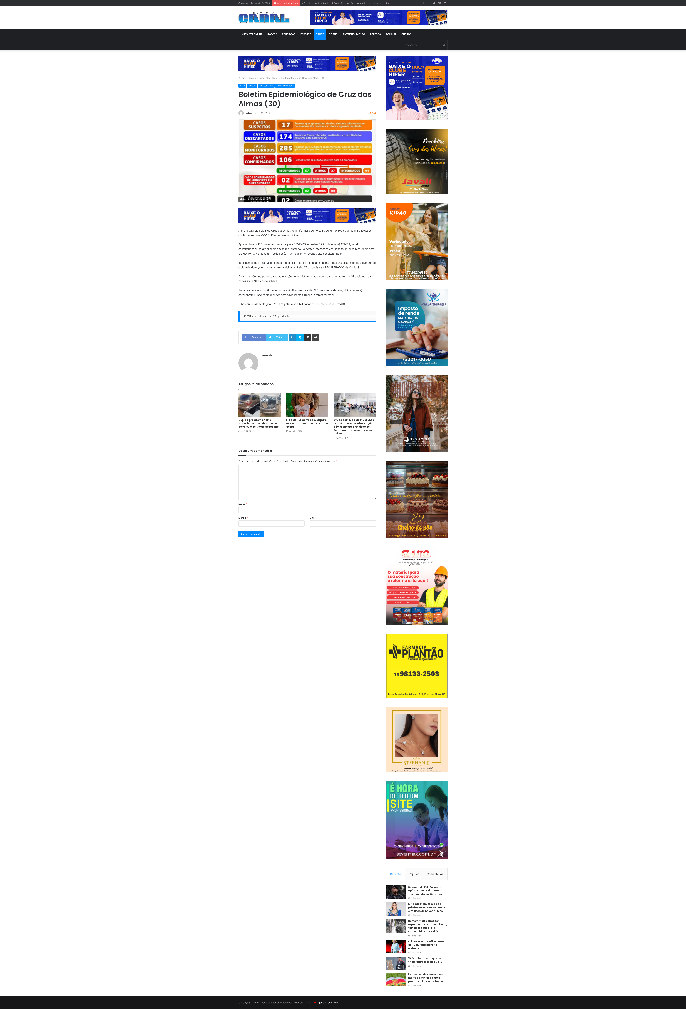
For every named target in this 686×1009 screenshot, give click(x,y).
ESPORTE (305, 34)
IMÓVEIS (272, 34)
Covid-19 (252, 85)
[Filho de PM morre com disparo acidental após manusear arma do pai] (307, 404)
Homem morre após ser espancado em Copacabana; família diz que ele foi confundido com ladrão (355, 3)
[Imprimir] (315, 337)
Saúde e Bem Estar (259, 78)
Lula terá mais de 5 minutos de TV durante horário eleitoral (426, 945)
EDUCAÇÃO (288, 34)
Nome (242, 504)
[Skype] (300, 337)
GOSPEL (333, 34)
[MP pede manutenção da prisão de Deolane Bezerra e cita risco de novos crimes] (396, 909)
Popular (414, 874)
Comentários (435, 874)
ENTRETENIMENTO (354, 34)
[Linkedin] (292, 337)
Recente (395, 874)
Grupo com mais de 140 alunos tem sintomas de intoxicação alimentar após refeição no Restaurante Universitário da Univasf (354, 426)
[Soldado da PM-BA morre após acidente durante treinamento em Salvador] (396, 892)
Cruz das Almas (266, 85)
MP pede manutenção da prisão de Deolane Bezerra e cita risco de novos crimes (426, 907)
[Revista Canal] (264, 17)
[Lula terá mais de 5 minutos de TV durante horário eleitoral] (396, 946)
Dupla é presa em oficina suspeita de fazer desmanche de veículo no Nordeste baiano (258, 423)
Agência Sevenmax (327, 1002)
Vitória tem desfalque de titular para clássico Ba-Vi (425, 960)
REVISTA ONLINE (252, 34)
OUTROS (406, 34)
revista (248, 113)
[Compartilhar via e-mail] (307, 337)
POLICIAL (391, 34)
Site (312, 517)
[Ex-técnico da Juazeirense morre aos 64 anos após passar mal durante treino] (396, 979)
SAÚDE (320, 34)
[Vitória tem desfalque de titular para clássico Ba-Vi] (396, 963)
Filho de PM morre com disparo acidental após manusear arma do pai (307, 423)
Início (244, 78)
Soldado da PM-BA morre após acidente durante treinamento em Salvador (425, 890)
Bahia (242, 85)
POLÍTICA (375, 34)
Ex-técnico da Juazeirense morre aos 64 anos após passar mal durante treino (425, 977)
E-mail (243, 517)
